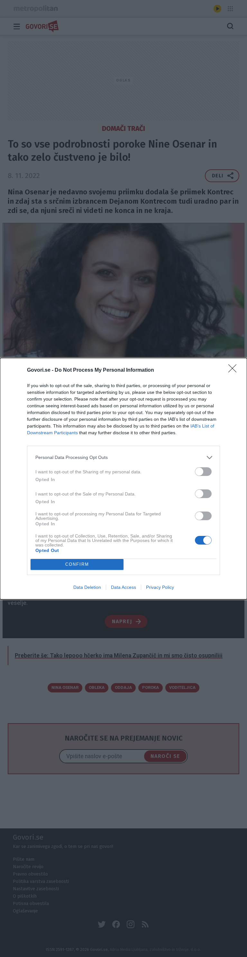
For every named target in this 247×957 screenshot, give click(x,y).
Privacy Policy (160, 587)
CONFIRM (77, 564)
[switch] (203, 471)
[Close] (234, 370)
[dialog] (123, 478)
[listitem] (123, 457)
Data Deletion (87, 587)
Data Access (123, 587)
